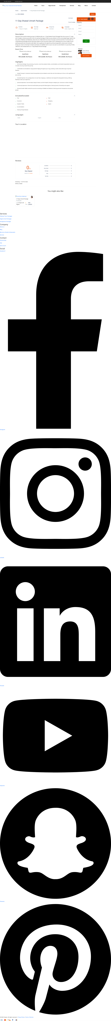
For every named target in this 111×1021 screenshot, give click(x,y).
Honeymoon (62, 5)
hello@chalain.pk (18, 1)
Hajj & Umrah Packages (5, 219)
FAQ (1, 243)
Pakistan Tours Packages (6, 216)
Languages (19, 115)
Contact (94, 5)
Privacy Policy (21, 1017)
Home (35, 5)
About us (2, 227)
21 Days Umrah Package (22, 199)
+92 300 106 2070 (7, 1)
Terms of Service (29, 1017)
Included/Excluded (22, 96)
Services (72, 5)
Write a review (19, 183)
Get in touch (3, 245)
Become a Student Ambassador (7, 232)
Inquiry (92, 14)
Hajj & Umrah (51, 5)
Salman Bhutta (86, 50)
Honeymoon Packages (5, 221)
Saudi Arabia (24, 10)
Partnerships (3, 240)
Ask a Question (86, 55)
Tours (42, 5)
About (86, 5)
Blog (79, 5)
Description (19, 34)
